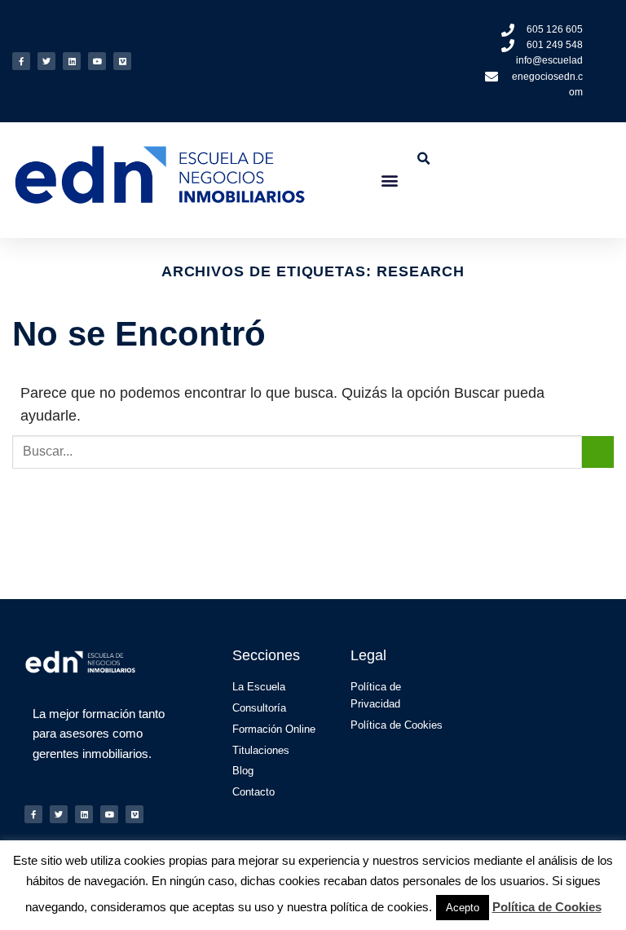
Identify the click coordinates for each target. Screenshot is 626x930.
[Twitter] (46, 61)
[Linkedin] (72, 61)
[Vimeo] (122, 61)
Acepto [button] (462, 907)
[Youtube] (97, 61)
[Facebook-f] (21, 61)
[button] (390, 179)
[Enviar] (598, 452)
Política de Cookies (547, 907)
